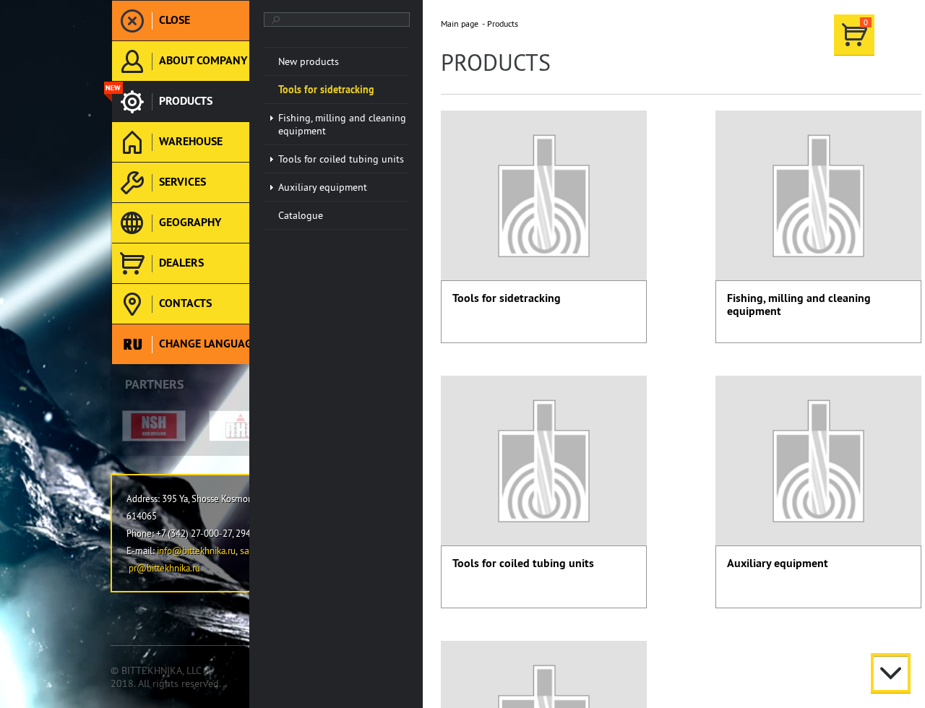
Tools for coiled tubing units (523, 563)
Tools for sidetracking (506, 298)
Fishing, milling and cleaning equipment (799, 304)
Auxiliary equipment (777, 563)
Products (502, 23)
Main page (459, 23)
